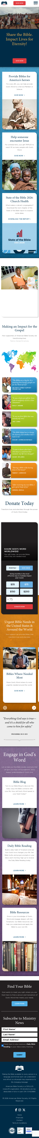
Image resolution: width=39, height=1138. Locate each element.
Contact (19, 1120)
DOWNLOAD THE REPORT (19, 219)
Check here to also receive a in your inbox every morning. (19, 1046)
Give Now (19, 60)
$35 (13, 585)
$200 (26, 592)
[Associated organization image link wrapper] (12, 1130)
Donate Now (19, 606)
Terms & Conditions (19, 1123)
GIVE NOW (19, 3)
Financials (19, 1117)
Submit (19, 1055)
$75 (26, 585)
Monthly (12, 568)
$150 (12, 592)
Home (19, 1115)
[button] (36, 2)
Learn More (19, 804)
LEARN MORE (19, 1003)
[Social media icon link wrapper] (16, 1110)
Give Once (26, 568)
